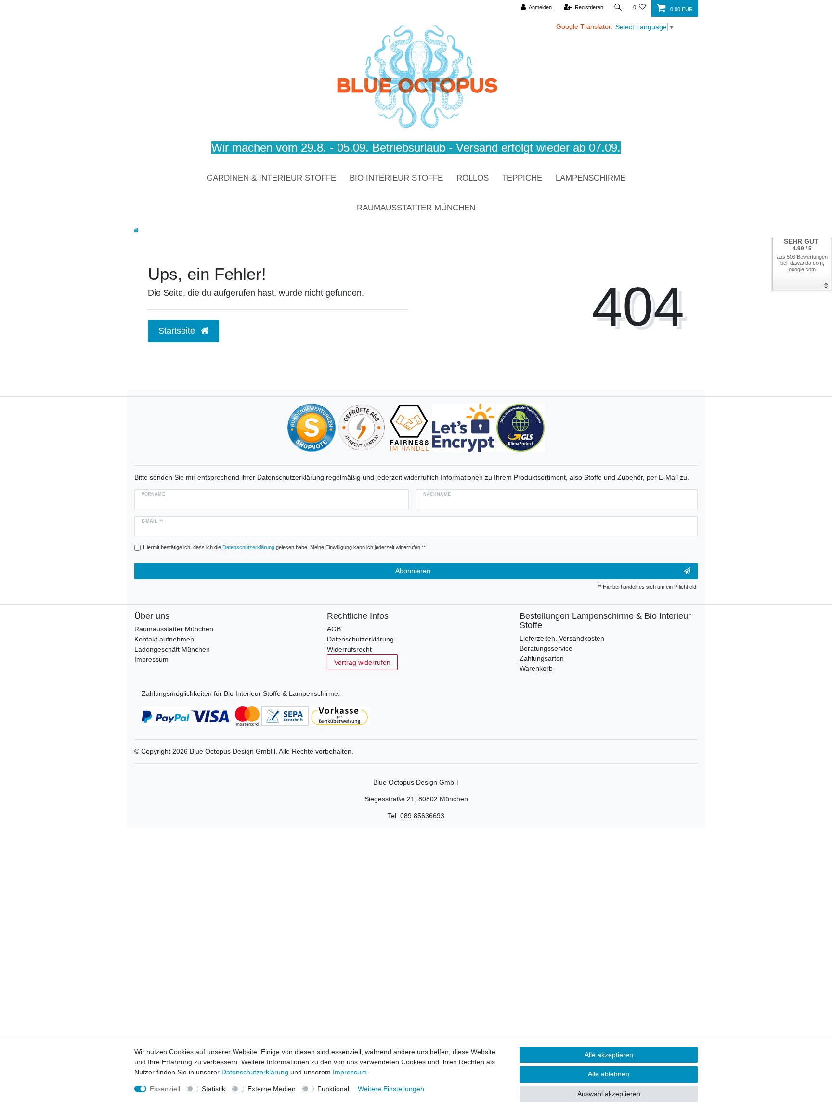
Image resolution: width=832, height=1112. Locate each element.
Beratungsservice (546, 648)
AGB (334, 629)
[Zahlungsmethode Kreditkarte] (225, 716)
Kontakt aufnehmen (164, 639)
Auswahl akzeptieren (608, 1094)
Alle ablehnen (608, 1074)
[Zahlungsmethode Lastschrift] (285, 716)
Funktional (333, 1089)
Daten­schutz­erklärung (254, 1072)
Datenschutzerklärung (360, 639)
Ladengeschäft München (172, 649)
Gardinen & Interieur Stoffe (271, 178)
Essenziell (165, 1089)
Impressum (151, 659)
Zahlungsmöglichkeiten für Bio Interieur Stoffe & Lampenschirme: (241, 693)
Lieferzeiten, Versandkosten (562, 638)
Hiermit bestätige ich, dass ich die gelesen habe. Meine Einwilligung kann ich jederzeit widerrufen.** (284, 547)
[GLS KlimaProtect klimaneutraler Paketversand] (520, 427)
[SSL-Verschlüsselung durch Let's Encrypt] (463, 427)
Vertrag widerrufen (362, 662)
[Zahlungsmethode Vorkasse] (340, 716)
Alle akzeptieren (609, 1055)
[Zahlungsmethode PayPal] (165, 716)
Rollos (472, 178)
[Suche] (618, 7)
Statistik (213, 1089)
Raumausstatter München (416, 207)
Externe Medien (271, 1089)
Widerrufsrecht (349, 649)
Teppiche (522, 178)
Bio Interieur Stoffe (396, 178)
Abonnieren (412, 571)
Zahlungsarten (542, 658)
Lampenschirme (590, 178)
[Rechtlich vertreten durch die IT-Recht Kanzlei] (362, 427)
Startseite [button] (177, 331)
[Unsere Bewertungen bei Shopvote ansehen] (311, 427)
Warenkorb (536, 668)
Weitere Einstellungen (391, 1089)
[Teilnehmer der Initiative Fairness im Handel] (409, 427)
